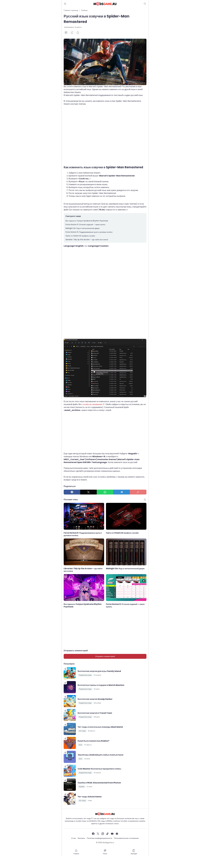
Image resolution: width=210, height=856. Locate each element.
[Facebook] (72, 492)
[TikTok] (107, 833)
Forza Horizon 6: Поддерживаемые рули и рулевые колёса (89, 232)
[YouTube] (112, 833)
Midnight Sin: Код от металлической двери (83, 228)
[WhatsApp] (105, 492)
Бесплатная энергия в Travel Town (95, 713)
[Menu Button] (65, 3)
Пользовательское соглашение (126, 838)
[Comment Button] (66, 32)
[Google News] (116, 833)
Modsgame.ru (108, 842)
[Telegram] (121, 492)
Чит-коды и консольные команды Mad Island (100, 727)
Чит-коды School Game (89, 796)
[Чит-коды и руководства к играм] (105, 3)
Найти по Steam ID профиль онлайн (80, 236)
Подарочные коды (85, 675)
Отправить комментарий (105, 656)
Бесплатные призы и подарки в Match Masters (101, 685)
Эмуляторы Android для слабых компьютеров (100, 754)
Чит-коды (82, 731)
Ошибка (81, 787)
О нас (73, 838)
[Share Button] (77, 32)
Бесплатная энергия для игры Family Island (99, 671)
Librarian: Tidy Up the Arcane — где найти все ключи (87, 239)
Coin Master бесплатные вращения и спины (99, 768)
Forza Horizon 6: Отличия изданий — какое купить (85, 224)
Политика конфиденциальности (99, 838)
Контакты (81, 838)
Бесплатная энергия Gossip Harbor (95, 699)
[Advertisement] (105, 132)
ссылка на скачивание (92, 404)
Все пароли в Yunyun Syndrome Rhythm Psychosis (87, 221)
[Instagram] (102, 833)
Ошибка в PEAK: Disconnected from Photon (99, 782)
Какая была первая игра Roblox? (93, 740)
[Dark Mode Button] (145, 3)
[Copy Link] (138, 492)
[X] (88, 492)
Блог (80, 745)
